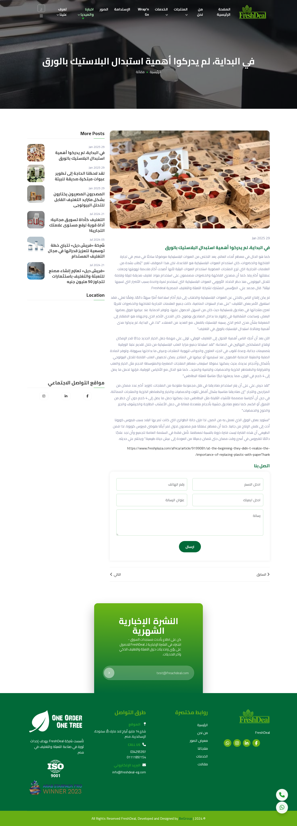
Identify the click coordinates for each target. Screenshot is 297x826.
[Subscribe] (109, 673)
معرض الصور (199, 740)
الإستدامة (122, 9)
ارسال (189, 546)
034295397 (138, 752)
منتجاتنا (203, 748)
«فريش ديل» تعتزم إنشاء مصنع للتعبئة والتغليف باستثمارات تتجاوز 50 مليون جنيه (77, 276)
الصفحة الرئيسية (223, 12)
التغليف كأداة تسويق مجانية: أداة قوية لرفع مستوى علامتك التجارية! (77, 225)
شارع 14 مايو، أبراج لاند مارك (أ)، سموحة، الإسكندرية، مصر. (120, 734)
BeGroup (185, 818)
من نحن (200, 12)
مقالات (203, 764)
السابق (262, 574)
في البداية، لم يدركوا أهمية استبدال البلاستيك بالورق (80, 155)
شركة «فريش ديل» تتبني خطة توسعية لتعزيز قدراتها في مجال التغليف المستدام (76, 251)
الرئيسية (155, 72)
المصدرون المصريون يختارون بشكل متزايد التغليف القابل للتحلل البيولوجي (79, 199)
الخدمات (161, 9)
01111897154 (136, 757)
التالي (117, 574)
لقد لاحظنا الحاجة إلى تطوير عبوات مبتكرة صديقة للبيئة (80, 176)
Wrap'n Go (143, 12)
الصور (104, 9)
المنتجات (181, 9)
